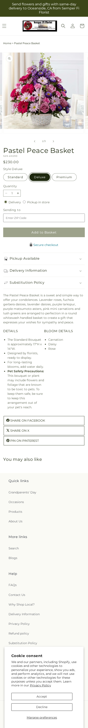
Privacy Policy (40, 685)
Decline (41, 707)
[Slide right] (53, 141)
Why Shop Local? (22, 604)
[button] (63, 26)
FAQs (13, 585)
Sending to (18, 210)
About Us (15, 521)
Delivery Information (24, 614)
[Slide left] (34, 141)
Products (15, 512)
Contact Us (17, 595)
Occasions (16, 502)
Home (7, 43)
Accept (42, 696)
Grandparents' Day (22, 492)
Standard (15, 177)
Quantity (10, 186)
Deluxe (39, 177)
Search (14, 548)
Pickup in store (38, 202)
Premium (64, 177)
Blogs (13, 558)
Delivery (15, 202)
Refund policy (19, 633)
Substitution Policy (23, 643)
